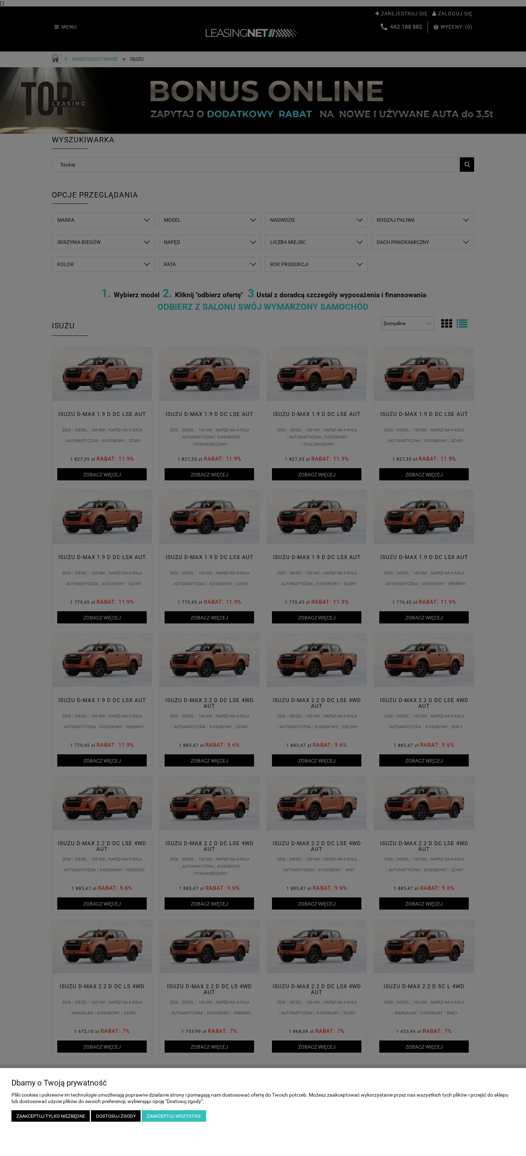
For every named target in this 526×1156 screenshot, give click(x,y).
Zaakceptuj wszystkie (174, 1116)
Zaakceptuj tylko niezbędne (50, 1116)
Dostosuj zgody (116, 1116)
